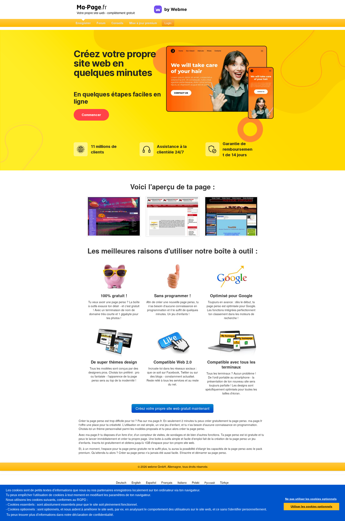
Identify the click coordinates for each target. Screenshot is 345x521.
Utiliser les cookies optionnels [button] (311, 506)
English (136, 483)
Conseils (117, 23)
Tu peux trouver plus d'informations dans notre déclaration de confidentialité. (60, 514)
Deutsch (121, 483)
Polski (195, 483)
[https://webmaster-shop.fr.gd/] (172, 216)
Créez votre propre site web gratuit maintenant (172, 408)
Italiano (182, 483)
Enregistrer (83, 23)
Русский (209, 483)
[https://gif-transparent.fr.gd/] (114, 216)
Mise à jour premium (143, 23)
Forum (101, 23)
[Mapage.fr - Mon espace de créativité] (113, 9)
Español (151, 483)
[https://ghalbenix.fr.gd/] (231, 216)
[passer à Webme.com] (170, 6)
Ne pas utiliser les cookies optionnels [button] (311, 498)
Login (168, 23)
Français (166, 483)
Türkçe (224, 483)
